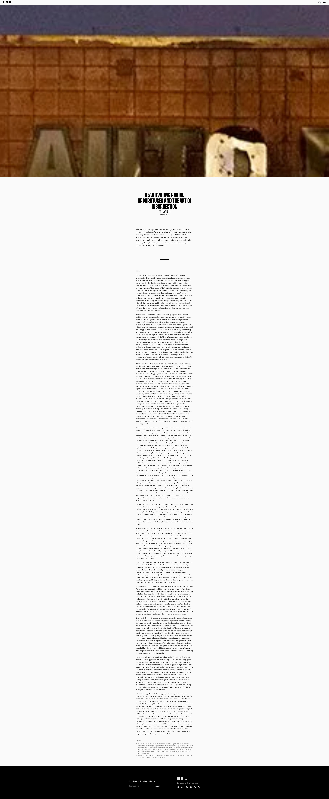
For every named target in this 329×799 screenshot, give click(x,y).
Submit (157, 786)
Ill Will (7, 2)
